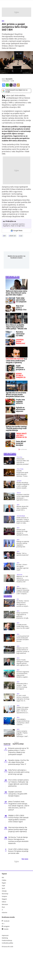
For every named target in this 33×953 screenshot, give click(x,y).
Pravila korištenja (7, 940)
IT (2, 910)
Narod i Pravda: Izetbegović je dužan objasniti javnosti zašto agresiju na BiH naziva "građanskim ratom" (22, 662)
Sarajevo (4, 896)
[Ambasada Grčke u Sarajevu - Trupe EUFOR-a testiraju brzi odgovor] (9, 686)
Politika (19, 457)
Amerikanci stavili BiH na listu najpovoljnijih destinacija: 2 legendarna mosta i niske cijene (22, 497)
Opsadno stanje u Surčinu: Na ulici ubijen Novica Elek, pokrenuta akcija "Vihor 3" (18, 762)
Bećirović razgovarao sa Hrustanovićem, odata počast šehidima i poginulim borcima (22, 674)
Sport (19, 481)
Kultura (4, 902)
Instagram (6, 926)
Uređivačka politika (7, 943)
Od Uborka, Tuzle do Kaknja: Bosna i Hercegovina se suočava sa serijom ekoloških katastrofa (22, 603)
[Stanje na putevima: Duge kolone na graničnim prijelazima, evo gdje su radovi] (9, 615)
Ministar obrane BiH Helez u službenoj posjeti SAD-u (22, 508)
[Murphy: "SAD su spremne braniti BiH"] (9, 555)
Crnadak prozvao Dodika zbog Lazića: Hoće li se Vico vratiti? (22, 626)
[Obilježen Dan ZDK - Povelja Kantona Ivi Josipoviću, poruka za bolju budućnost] (9, 650)
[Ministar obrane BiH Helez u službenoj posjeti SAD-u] (9, 508)
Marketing (5, 938)
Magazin (4, 899)
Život (19, 493)
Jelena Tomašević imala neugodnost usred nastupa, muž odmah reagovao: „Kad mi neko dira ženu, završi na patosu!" (18, 806)
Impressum (5, 935)
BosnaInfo (9, 79)
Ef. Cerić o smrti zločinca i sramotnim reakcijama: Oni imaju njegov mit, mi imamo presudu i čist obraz (22, 698)
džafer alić (13, 236)
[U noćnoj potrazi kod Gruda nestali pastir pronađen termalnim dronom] (9, 638)
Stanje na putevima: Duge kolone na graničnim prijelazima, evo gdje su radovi (22, 615)
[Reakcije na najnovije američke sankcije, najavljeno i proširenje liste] (9, 543)
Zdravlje (4, 891)
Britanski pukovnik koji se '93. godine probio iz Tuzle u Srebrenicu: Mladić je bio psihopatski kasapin (18, 751)
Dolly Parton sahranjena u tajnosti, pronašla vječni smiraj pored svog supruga (18, 772)
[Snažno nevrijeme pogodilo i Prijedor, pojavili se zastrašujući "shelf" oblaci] (9, 733)
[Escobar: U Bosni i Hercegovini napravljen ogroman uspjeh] (9, 567)
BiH (3, 21)
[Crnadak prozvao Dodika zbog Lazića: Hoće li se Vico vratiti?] (9, 626)
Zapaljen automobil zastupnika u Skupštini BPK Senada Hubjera (17, 794)
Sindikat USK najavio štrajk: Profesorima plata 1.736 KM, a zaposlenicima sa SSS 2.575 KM (22, 709)
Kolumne (4, 912)
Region (19, 575)
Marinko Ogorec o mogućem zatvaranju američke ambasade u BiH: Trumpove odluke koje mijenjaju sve (22, 590)
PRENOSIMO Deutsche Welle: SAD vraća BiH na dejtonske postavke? (22, 461)
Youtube (5, 929)
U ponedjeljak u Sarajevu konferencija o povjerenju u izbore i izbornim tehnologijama (22, 721)
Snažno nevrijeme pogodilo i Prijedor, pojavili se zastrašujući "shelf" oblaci (22, 733)
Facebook (6, 921)
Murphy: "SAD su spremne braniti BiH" (22, 554)
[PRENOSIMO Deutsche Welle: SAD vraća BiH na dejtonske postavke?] (9, 461)
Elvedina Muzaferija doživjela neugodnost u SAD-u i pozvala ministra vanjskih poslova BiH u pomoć (22, 485)
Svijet (3, 885)
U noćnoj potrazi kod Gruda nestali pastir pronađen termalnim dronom (22, 638)
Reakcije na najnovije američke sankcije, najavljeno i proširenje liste (22, 544)
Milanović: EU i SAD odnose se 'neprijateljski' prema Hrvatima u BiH (22, 579)
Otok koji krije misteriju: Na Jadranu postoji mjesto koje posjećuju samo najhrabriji (17, 829)
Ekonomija (21, 516)
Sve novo (25, 859)
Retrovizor (5, 904)
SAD (21, 236)
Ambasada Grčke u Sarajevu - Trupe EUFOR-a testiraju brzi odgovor (22, 686)
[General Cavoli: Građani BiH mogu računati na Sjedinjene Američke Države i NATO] (9, 532)
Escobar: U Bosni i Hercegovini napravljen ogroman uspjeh (22, 567)
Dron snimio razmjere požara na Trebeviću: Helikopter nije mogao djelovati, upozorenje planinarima (18, 783)
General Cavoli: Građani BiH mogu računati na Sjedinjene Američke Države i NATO (22, 532)
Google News (17, 230)
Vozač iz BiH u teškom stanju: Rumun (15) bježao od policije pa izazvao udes (18, 851)
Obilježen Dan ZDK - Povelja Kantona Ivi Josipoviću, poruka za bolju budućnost (22, 650)
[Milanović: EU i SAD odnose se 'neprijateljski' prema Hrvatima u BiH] (9, 578)
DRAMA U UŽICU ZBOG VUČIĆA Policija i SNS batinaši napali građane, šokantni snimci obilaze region (18, 818)
